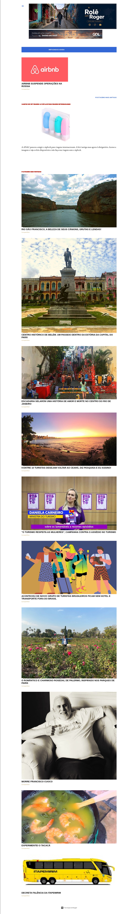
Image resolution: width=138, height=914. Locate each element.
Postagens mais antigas (106, 97)
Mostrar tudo (108, 50)
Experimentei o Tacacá (36, 845)
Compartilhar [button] (26, 89)
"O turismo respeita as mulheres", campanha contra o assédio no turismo (69, 532)
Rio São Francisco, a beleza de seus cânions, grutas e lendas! (61, 229)
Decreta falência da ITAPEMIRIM (41, 893)
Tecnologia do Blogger (70, 907)
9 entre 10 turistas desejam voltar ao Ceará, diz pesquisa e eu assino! (66, 468)
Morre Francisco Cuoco (37, 781)
